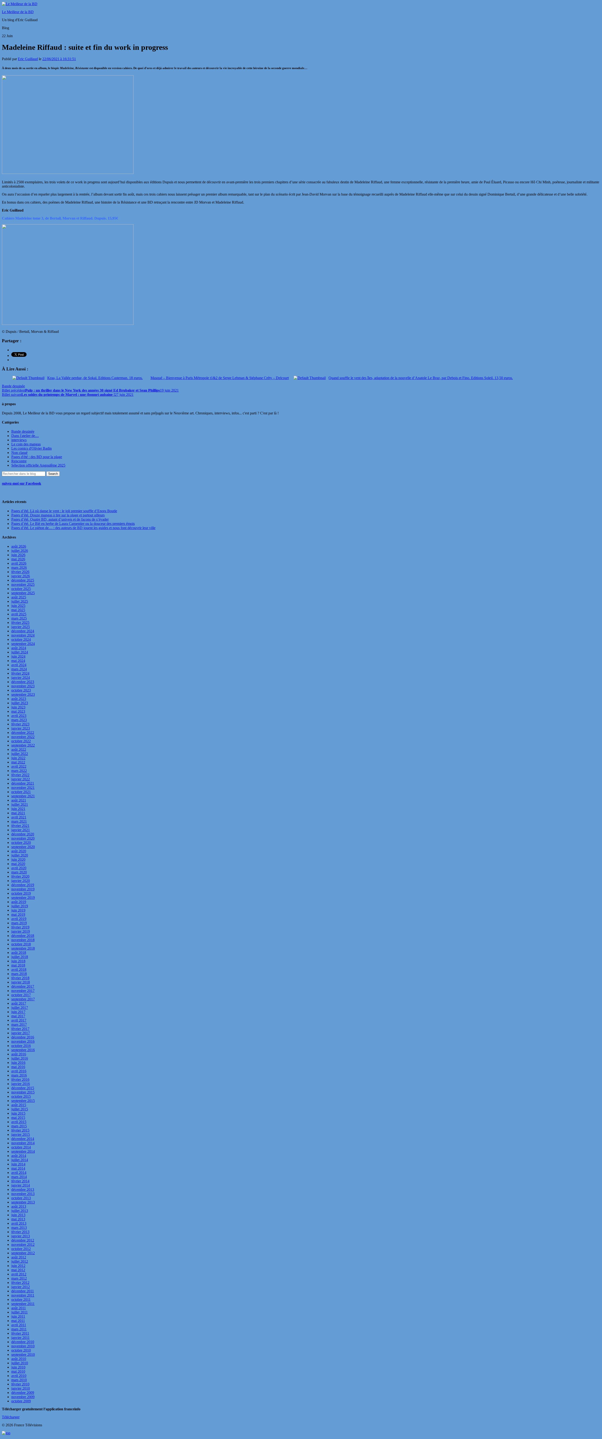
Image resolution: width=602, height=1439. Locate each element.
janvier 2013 (20, 1236)
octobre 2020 (21, 843)
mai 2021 (18, 813)
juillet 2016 (19, 1058)
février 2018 (20, 978)
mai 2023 (18, 711)
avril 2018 (18, 969)
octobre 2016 (21, 1046)
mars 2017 (19, 1024)
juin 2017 (18, 1012)
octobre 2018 (21, 944)
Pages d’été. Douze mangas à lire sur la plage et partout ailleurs (58, 515)
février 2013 (20, 1232)
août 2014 (18, 1156)
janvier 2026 (20, 576)
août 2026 (18, 546)
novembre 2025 (23, 584)
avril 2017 (18, 1020)
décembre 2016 (22, 1037)
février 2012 (20, 1283)
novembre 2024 (23, 635)
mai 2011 (18, 1321)
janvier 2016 (20, 1084)
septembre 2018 (23, 948)
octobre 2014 (21, 1147)
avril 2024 (18, 665)
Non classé (19, 453)
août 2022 (18, 749)
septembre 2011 (23, 1304)
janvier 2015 (20, 1134)
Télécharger (11, 1417)
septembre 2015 (23, 1101)
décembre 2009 (22, 1393)
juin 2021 (18, 809)
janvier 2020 (20, 881)
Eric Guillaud (28, 59)
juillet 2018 (19, 957)
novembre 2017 (23, 991)
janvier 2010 (20, 1388)
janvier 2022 (20, 779)
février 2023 (20, 724)
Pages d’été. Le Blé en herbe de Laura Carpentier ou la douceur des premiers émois (73, 524)
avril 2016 (18, 1071)
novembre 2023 (23, 686)
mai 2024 (18, 661)
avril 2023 (18, 716)
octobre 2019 (21, 893)
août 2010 (18, 1359)
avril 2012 (18, 1274)
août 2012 (18, 1257)
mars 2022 (19, 771)
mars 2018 (19, 974)
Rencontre (19, 461)
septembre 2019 (23, 898)
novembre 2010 (23, 1346)
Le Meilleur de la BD (18, 12)
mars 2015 (19, 1126)
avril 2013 (18, 1223)
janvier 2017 (20, 1033)
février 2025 (20, 623)
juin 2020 (18, 859)
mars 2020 (19, 872)
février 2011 (20, 1333)
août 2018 (18, 953)
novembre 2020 (23, 838)
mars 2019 (19, 923)
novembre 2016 (23, 1041)
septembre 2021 (23, 796)
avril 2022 (18, 766)
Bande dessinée (13, 386)
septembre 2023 (23, 694)
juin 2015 (18, 1113)
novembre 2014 (23, 1143)
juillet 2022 (19, 754)
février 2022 (20, 775)
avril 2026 (18, 563)
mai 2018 (18, 965)
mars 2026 (19, 568)
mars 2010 (19, 1380)
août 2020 (18, 851)
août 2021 (18, 800)
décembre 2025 (22, 580)
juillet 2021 (19, 804)
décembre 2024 (22, 631)
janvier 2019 (20, 931)
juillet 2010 (19, 1363)
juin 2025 (18, 606)
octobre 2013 (21, 1198)
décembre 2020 (22, 834)
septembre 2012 (23, 1253)
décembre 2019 (22, 885)
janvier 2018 (20, 982)
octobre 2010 (21, 1350)
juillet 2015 (19, 1109)
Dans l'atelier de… (25, 436)
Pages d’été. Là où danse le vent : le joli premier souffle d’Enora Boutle (64, 511)
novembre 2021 (23, 788)
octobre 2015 (21, 1096)
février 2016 (20, 1079)
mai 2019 (18, 914)
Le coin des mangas (26, 444)
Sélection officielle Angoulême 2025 (38, 465)
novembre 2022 (23, 737)
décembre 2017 (22, 986)
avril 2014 (18, 1173)
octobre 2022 (21, 741)
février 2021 (20, 826)
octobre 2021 (21, 792)
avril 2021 (18, 817)
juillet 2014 (19, 1160)
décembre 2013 (22, 1189)
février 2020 (20, 876)
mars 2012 (19, 1278)
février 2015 (20, 1130)
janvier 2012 (20, 1287)
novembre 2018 (23, 940)
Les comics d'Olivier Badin (31, 448)
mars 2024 (19, 669)
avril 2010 (18, 1376)
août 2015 (18, 1105)
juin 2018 (18, 961)
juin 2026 (18, 555)
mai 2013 (18, 1219)
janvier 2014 (20, 1185)
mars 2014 (19, 1177)
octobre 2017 (21, 995)
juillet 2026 (19, 551)
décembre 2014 (22, 1139)
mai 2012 (18, 1270)
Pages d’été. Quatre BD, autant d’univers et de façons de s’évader (60, 519)
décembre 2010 (22, 1342)
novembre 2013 (23, 1194)
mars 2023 (19, 720)
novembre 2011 (22, 1295)
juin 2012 (18, 1266)
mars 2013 (19, 1228)
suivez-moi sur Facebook (21, 483)
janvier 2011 (20, 1338)
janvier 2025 (20, 627)
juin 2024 (18, 656)
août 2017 (18, 1003)
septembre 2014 (23, 1151)
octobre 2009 (21, 1401)
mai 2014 (18, 1168)
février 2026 (20, 572)
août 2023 (18, 699)
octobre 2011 (21, 1299)
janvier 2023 (20, 728)
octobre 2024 (21, 639)
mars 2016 (19, 1075)
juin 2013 (18, 1215)
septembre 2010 (23, 1354)
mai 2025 (18, 610)
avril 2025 (18, 614)
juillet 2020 (19, 855)
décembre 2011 (22, 1291)
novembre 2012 (23, 1244)
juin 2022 (18, 758)
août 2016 (18, 1054)
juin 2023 (18, 707)
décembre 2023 (22, 682)
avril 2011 (18, 1325)
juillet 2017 (19, 1008)
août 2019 (18, 902)
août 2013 (18, 1206)
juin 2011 (18, 1316)
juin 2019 (18, 910)
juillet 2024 (19, 652)
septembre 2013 (23, 1202)
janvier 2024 (20, 678)
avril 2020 (18, 868)
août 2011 (18, 1308)
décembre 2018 (22, 936)
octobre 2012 (21, 1249)
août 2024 (18, 648)
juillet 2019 (19, 906)
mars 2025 (19, 618)
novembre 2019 (23, 889)
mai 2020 (18, 864)
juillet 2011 (19, 1312)
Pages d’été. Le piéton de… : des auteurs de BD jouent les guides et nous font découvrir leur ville (83, 528)
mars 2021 (19, 821)
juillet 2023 (19, 703)
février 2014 (20, 1181)
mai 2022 (18, 762)
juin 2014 (18, 1164)
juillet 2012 (19, 1261)
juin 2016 (18, 1063)
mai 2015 (18, 1118)
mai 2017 (18, 1016)
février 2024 (20, 673)
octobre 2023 (21, 690)
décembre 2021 (22, 783)
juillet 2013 (19, 1211)
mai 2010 (18, 1371)
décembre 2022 (22, 733)
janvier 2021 (20, 830)
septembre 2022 (23, 745)
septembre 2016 (23, 1050)
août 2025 (18, 597)
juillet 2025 (19, 601)
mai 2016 (18, 1067)
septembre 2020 (23, 847)
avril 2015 (18, 1122)
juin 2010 (18, 1367)
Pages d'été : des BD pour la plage (36, 457)
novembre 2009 (23, 1397)
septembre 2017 (23, 999)
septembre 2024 (23, 644)
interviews (19, 440)
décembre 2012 (22, 1240)
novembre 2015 (23, 1092)
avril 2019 (18, 919)
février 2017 (20, 1029)
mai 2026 (18, 559)
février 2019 (20, 927)
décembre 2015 (22, 1088)
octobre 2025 (21, 589)
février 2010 (20, 1384)
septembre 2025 (23, 593)
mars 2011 (19, 1329)
